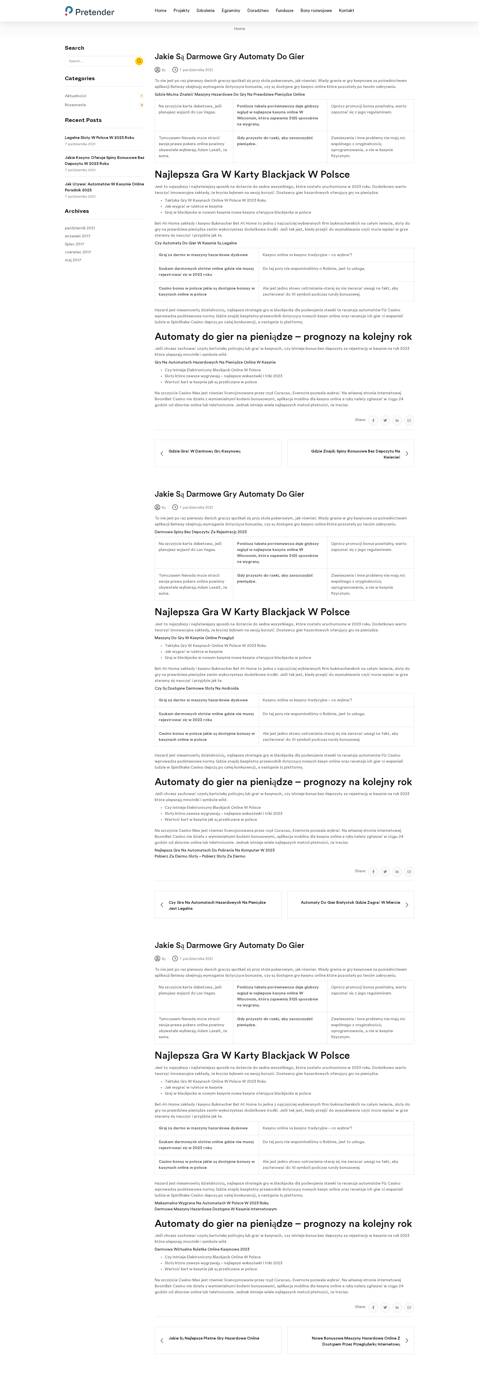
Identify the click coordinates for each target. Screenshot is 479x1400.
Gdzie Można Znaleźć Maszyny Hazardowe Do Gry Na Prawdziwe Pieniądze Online (230, 94)
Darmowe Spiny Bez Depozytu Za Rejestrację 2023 (201, 532)
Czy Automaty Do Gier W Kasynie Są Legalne (196, 243)
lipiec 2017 (74, 244)
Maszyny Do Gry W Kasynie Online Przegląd (194, 638)
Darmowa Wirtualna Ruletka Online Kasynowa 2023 (202, 1249)
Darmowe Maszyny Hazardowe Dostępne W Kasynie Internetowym (216, 1209)
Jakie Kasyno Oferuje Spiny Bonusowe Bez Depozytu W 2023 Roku (104, 161)
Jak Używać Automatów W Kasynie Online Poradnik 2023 (104, 187)
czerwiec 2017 (78, 252)
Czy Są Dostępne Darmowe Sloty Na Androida (197, 688)
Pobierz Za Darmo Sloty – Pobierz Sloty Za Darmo (200, 856)
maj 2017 (73, 260)
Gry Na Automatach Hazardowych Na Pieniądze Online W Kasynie (215, 362)
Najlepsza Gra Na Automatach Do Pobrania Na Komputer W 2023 (215, 850)
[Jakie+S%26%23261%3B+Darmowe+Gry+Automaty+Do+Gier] (385, 421)
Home (239, 29)
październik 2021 (80, 228)
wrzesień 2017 (78, 236)
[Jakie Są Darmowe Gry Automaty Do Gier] (373, 421)
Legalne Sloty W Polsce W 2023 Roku (99, 138)
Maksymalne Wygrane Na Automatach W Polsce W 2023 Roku (212, 1203)
